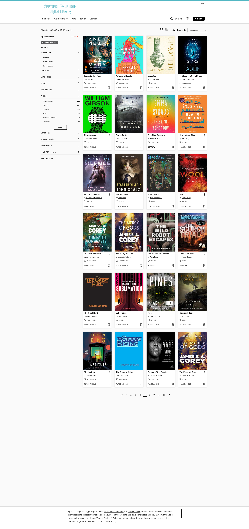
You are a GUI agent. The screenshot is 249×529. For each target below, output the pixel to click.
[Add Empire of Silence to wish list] (109, 206)
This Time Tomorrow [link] (156, 135)
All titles (46, 58)
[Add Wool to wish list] (204, 206)
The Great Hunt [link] (91, 313)
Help (202, 4)
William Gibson (91, 139)
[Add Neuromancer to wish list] (109, 147)
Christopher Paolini (188, 79)
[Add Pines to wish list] (172, 325)
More (60, 127)
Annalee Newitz (124, 79)
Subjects (46, 18)
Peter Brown (154, 257)
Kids (74, 18)
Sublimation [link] (121, 313)
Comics (93, 18)
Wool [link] (181, 194)
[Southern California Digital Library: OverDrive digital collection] (60, 9)
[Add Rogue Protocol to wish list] (140, 147)
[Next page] (169, 394)
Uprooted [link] (152, 76)
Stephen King (91, 375)
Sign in (198, 18)
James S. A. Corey (93, 257)
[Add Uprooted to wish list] (172, 88)
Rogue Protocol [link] (123, 135)
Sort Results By (179, 30)
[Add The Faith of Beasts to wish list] (109, 265)
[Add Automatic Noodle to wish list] (140, 88)
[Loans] (187, 19)
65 (164, 394)
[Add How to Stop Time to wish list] (204, 147)
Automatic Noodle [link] (124, 76)
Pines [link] (150, 313)
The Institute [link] (89, 372)
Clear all (75, 37)
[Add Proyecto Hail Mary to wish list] (109, 88)
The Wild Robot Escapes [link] (158, 254)
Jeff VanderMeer (156, 198)
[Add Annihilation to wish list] (172, 206)
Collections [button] (60, 18)
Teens (83, 18)
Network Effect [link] (185, 313)
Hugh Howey (186, 198)
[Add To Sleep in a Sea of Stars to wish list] (204, 88)
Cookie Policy (110, 521)
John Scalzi (122, 198)
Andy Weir (90, 79)
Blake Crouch (155, 316)
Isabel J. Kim (122, 316)
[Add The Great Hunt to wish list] (109, 325)
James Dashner (187, 257)
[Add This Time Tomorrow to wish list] (172, 147)
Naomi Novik (154, 79)
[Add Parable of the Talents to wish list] (172, 384)
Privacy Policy (134, 511)
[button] (176, 19)
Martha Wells (122, 139)
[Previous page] (122, 394)
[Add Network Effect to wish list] (204, 325)
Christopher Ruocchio (94, 198)
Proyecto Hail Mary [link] (92, 76)
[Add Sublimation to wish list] (140, 325)
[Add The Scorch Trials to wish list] (204, 265)
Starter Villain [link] (122, 194)
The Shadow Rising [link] (124, 372)
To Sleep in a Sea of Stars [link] (190, 76)
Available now (48, 62)
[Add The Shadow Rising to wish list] (140, 384)
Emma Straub (155, 139)
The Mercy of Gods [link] (124, 254)
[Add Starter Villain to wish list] (140, 206)
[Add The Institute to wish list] (109, 384)
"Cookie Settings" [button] (104, 518)
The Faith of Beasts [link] (92, 254)
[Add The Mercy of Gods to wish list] (140, 265)
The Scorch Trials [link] (187, 254)
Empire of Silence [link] (91, 194)
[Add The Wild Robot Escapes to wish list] (172, 265)
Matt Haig (185, 139)
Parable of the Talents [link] (157, 372)
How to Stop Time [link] (187, 135)
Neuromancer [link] (90, 135)
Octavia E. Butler (156, 375)
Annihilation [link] (153, 194)
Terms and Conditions (113, 511)
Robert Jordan (91, 316)
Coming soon (48, 66)
